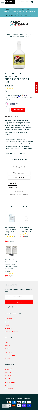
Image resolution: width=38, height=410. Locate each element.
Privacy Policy (8, 328)
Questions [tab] (12, 187)
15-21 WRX (8, 375)
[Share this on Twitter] (10, 153)
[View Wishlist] (28, 2)
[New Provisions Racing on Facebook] (6, 307)
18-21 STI (7, 379)
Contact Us (8, 349)
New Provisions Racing (16, 398)
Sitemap (7, 358)
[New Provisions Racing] (19, 24)
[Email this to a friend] (23, 153)
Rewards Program (10, 355)
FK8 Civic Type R (9, 388)
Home (6, 342)
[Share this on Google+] (20, 153)
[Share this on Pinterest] (17, 153)
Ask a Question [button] (20, 177)
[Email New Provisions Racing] (13, 307)
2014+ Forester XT (10, 382)
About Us (7, 345)
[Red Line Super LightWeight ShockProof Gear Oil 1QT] (19, 55)
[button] (19, 95)
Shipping (7, 322)
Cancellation (8, 318)
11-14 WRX (8, 372)
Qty (6, 106)
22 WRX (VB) (8, 369)
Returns (7, 325)
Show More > (28, 148)
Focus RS (7, 385)
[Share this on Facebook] (13, 153)
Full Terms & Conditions (11, 331)
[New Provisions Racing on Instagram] (9, 307)
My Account (8, 352)
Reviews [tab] (11, 183)
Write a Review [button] (19, 173)
